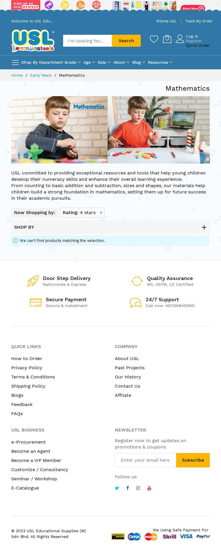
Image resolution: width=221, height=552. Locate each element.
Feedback (22, 404)
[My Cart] (167, 39)
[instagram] (138, 488)
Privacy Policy (26, 367)
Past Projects (129, 367)
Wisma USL (166, 21)
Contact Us (127, 386)
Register (194, 40)
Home (17, 75)
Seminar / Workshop (34, 478)
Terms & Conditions (33, 377)
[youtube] (149, 488)
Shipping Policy (28, 386)
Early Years (41, 75)
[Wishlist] (154, 39)
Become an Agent (30, 451)
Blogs (17, 395)
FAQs (17, 413)
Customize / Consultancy (39, 469)
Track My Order (199, 21)
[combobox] (87, 41)
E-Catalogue (25, 488)
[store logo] (32, 41)
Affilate (123, 395)
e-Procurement (28, 442)
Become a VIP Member (36, 460)
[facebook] (127, 488)
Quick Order (198, 45)
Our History (128, 377)
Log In (192, 36)
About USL (127, 358)
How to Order (26, 358)
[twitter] (117, 488)
